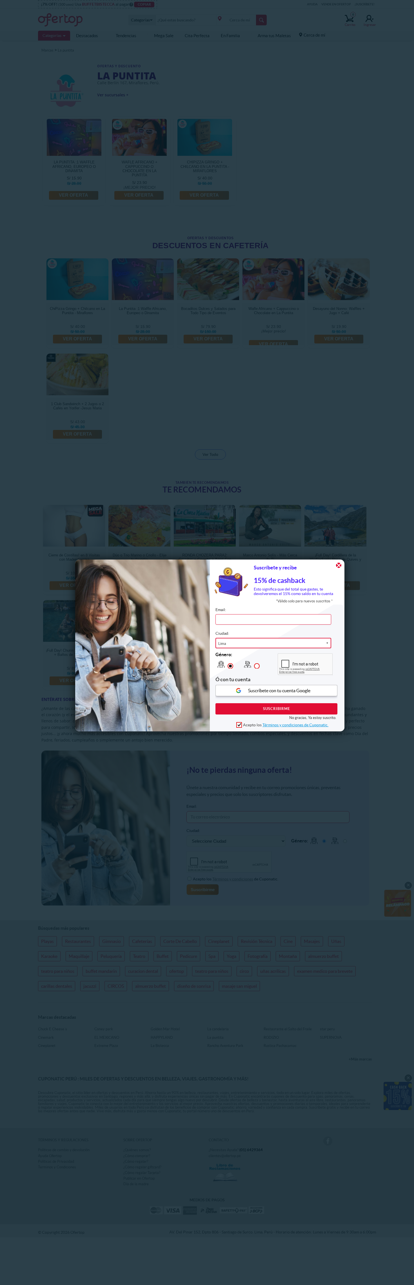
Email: (220, 609)
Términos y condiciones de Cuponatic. (295, 725)
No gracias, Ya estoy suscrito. (312, 717)
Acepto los (285, 725)
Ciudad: (222, 633)
